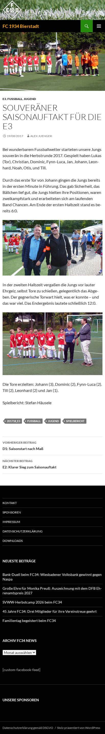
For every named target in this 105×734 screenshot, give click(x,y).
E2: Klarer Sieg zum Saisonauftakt (29, 464)
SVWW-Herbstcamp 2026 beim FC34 (32, 602)
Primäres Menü (99, 26)
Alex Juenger (41, 136)
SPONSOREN (12, 512)
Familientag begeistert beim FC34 (29, 620)
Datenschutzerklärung (23, 531)
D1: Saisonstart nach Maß (23, 446)
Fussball (14, 99)
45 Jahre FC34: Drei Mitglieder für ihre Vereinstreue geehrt (50, 611)
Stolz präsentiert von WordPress (78, 728)
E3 (4, 99)
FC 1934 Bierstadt (21, 26)
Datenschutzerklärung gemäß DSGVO (28, 728)
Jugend (30, 99)
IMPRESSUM (11, 522)
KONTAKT (10, 503)
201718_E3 (13, 421)
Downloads (13, 541)
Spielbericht (75, 421)
